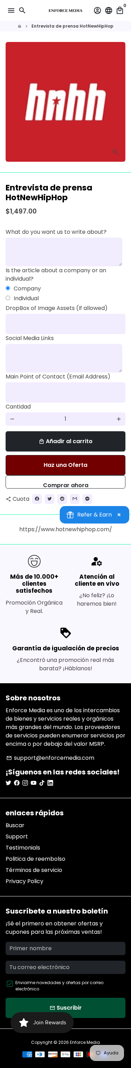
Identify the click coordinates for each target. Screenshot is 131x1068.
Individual (26, 298)
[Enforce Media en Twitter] (8, 783)
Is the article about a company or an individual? (56, 274)
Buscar (15, 825)
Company (27, 288)
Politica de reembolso (35, 859)
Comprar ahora (65, 485)
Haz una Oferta (65, 465)
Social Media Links (30, 338)
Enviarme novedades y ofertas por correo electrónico (59, 986)
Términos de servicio (34, 870)
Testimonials (23, 848)
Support (17, 836)
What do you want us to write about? (56, 232)
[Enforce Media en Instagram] (25, 783)
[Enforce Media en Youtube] (33, 783)
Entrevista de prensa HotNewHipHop (72, 26)
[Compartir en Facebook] (37, 499)
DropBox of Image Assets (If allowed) (57, 308)
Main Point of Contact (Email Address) (58, 377)
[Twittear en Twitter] (49, 499)
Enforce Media (85, 1042)
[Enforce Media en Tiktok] (42, 783)
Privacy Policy (24, 881)
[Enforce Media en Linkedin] (50, 783)
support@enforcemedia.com (50, 758)
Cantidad (18, 407)
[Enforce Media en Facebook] (17, 783)
